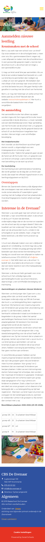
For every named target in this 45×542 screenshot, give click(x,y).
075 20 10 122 (9, 485)
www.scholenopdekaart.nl (19, 100)
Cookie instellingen (22, 532)
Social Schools (28, 537)
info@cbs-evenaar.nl (12, 489)
